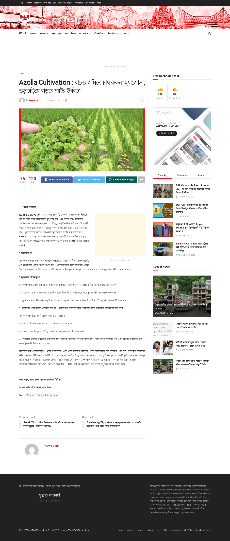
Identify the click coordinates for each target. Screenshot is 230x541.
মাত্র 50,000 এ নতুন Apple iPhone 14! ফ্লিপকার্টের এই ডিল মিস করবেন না (192, 228)
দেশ (54, 3)
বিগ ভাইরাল (90, 3)
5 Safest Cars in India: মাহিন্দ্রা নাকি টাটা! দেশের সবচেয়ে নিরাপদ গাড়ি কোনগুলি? (192, 247)
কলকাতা (29, 3)
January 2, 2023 (53, 100)
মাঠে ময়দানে (67, 3)
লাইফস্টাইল (79, 3)
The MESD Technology (36, 530)
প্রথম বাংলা (37, 3)
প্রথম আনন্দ (47, 3)
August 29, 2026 (165, 313)
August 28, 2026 (185, 332)
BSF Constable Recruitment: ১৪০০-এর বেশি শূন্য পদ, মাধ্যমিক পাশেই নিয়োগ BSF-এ (193, 189)
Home (22, 3)
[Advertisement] (149, 17)
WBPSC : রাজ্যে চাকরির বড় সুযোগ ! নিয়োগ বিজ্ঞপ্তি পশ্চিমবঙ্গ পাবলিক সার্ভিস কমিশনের (192, 208)
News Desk (35, 100)
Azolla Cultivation (47, 395)
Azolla (30, 395)
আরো (99, 3)
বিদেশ (59, 3)
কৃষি (66, 100)
